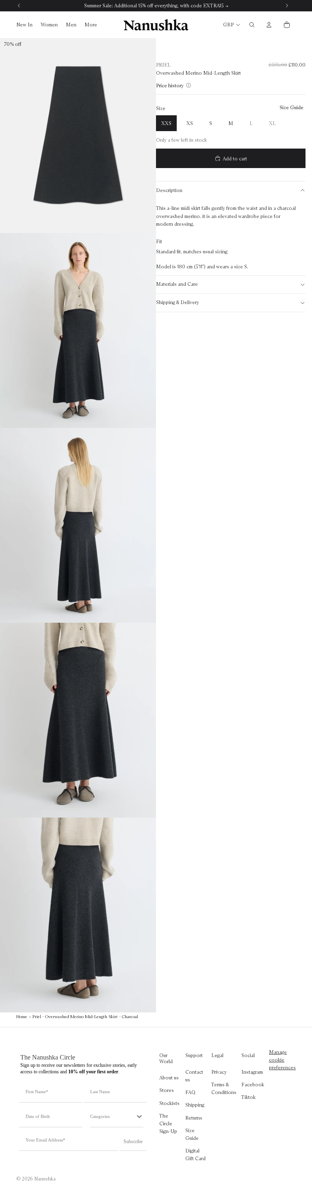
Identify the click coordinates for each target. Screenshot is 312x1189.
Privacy (219, 1072)
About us (169, 1078)
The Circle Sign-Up (168, 1123)
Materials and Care (177, 284)
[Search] (252, 25)
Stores (166, 1091)
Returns (193, 1118)
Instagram (252, 1072)
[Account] (269, 25)
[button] (171, 85)
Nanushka (45, 1179)
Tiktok (248, 1097)
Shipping (194, 1105)
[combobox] (112, 1116)
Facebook (252, 1084)
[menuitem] (90, 25)
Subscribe (133, 1141)
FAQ (190, 1093)
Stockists (169, 1103)
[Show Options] (139, 1116)
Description (169, 190)
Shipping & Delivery (177, 302)
